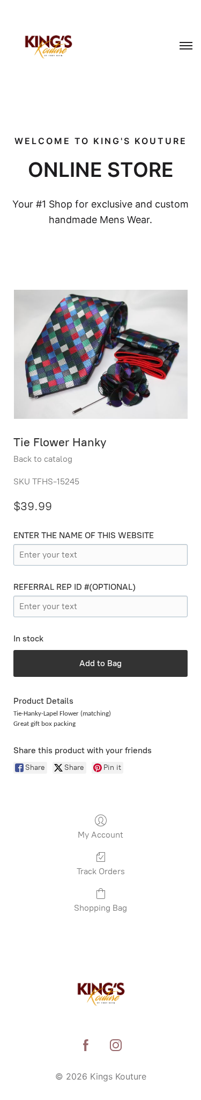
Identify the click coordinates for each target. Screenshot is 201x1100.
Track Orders (101, 871)
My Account (100, 835)
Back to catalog (42, 459)
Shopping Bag (100, 908)
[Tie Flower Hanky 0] (100, 354)
